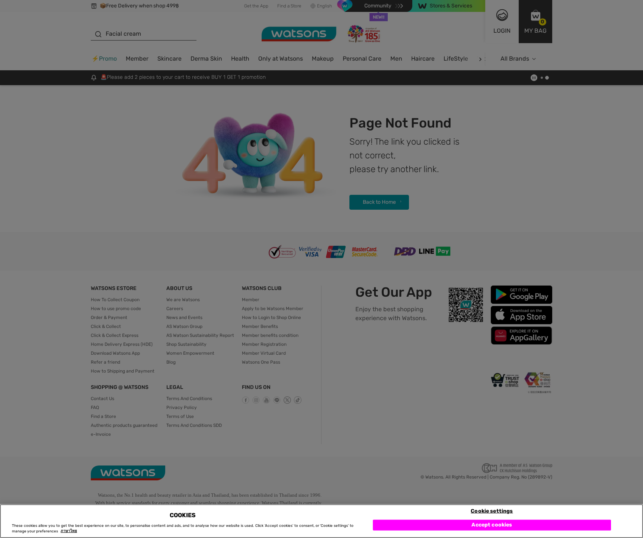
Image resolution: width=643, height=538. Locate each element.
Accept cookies (491, 525)
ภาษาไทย (69, 531)
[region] (321, 521)
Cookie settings (492, 511)
